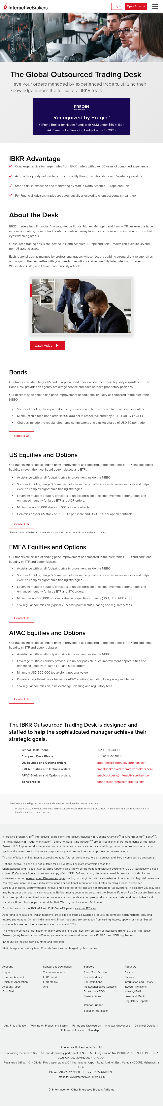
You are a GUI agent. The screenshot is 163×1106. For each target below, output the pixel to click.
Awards (129, 972)
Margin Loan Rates (13, 887)
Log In (117, 6)
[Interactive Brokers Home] (26, 6)
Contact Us (21, 436)
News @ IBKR (133, 991)
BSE (42, 1053)
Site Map (93, 1030)
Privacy (79, 1030)
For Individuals (93, 977)
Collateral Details (145, 1025)
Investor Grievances (117, 1025)
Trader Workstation (54, 972)
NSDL (85, 1053)
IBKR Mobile (50, 982)
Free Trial (8, 991)
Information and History (139, 982)
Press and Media (135, 996)
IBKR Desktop (51, 977)
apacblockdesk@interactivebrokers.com (123, 775)
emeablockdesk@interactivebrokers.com (124, 769)
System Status (92, 996)
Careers (129, 977)
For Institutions (93, 982)
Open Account (136, 6)
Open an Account (13, 977)
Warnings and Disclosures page (45, 878)
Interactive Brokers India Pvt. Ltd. (81, 1047)
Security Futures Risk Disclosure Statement (133, 892)
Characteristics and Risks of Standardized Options (33, 868)
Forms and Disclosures (86, 1025)
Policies (65, 1030)
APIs (46, 986)
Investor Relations (136, 986)
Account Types (11, 986)
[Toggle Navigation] (154, 6)
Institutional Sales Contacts (100, 986)
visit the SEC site (85, 908)
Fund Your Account (96, 972)
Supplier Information (96, 1010)
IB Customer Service (24, 873)
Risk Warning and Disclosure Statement (78, 902)
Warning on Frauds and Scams (49, 1025)
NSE (35, 1053)
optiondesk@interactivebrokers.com (121, 763)
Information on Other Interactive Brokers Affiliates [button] (83, 1089)
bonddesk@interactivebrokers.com (120, 782)
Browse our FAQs (95, 991)
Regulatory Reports (136, 1001)
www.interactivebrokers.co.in (87, 1077)
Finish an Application (15, 982)
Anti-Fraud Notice (15, 1025)
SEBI (93, 1053)
